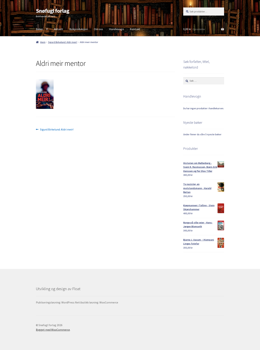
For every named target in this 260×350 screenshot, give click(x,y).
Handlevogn (116, 29)
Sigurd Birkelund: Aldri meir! (62, 42)
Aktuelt (58, 29)
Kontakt (135, 29)
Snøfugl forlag (52, 10)
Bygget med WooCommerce (53, 329)
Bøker (39, 29)
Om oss (98, 29)
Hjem (42, 42)
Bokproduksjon (78, 29)
